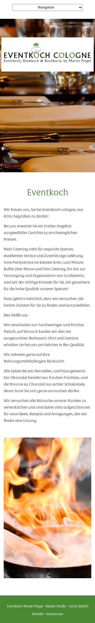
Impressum (54, 614)
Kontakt (38, 614)
